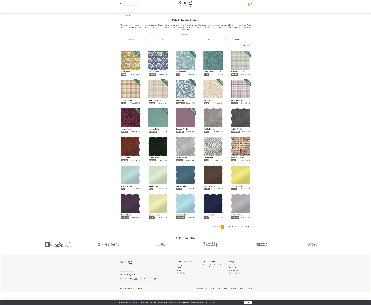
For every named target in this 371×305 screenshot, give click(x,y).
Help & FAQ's (181, 273)
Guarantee (180, 270)
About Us (232, 265)
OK (248, 302)
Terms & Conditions (235, 273)
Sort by (245, 46)
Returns (179, 267)
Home (121, 16)
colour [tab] (131, 39)
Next (247, 227)
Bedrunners (217, 10)
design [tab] (157, 39)
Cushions (152, 10)
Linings (232, 10)
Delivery (179, 265)
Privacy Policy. (212, 302)
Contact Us (232, 267)
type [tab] (184, 39)
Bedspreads (200, 10)
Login (249, 10)
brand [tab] (210, 39)
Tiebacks (185, 10)
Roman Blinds (169, 10)
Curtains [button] (137, 10)
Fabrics (122, 10)
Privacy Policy (233, 270)
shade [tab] (237, 39)
